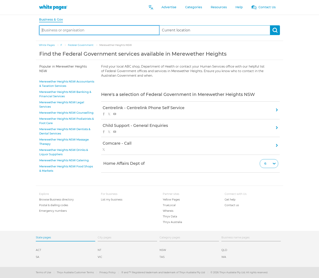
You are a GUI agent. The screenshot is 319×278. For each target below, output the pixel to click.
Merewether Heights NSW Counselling (66, 112)
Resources (219, 7)
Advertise (168, 7)
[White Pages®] (53, 7)
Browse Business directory (56, 199)
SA (37, 257)
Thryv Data (170, 216)
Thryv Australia (172, 222)
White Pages (47, 45)
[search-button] (275, 30)
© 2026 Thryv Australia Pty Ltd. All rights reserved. (239, 272)
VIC (100, 257)
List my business (111, 199)
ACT (38, 250)
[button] (190, 164)
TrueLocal (169, 205)
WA (223, 257)
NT (99, 250)
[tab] (52, 19)
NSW (163, 250)
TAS (162, 257)
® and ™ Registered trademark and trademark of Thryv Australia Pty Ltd (163, 272)
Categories (193, 7)
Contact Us (267, 7)
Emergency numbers (53, 210)
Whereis (168, 210)
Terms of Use (44, 272)
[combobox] (99, 30)
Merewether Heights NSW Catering (64, 160)
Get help (230, 199)
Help (239, 7)
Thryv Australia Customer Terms (75, 272)
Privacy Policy (107, 272)
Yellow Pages (171, 199)
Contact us (232, 205)
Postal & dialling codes (53, 205)
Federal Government (81, 45)
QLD (224, 250)
